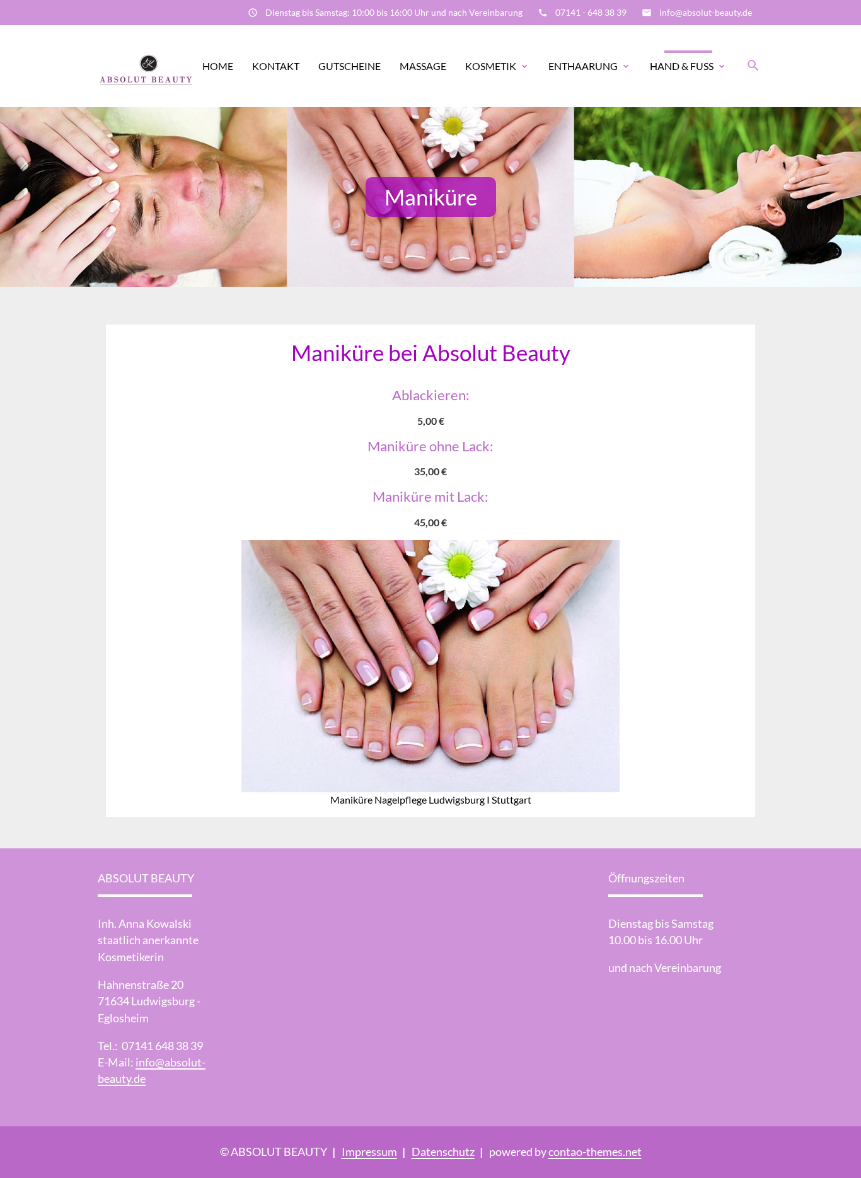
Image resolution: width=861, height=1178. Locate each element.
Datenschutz (443, 1151)
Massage (423, 66)
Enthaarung (583, 66)
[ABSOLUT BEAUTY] (146, 66)
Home (217, 66)
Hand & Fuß (682, 66)
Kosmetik (490, 66)
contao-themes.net (595, 1151)
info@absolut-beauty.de (705, 12)
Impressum (369, 1151)
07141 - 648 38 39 (591, 12)
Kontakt (275, 66)
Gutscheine (349, 66)
